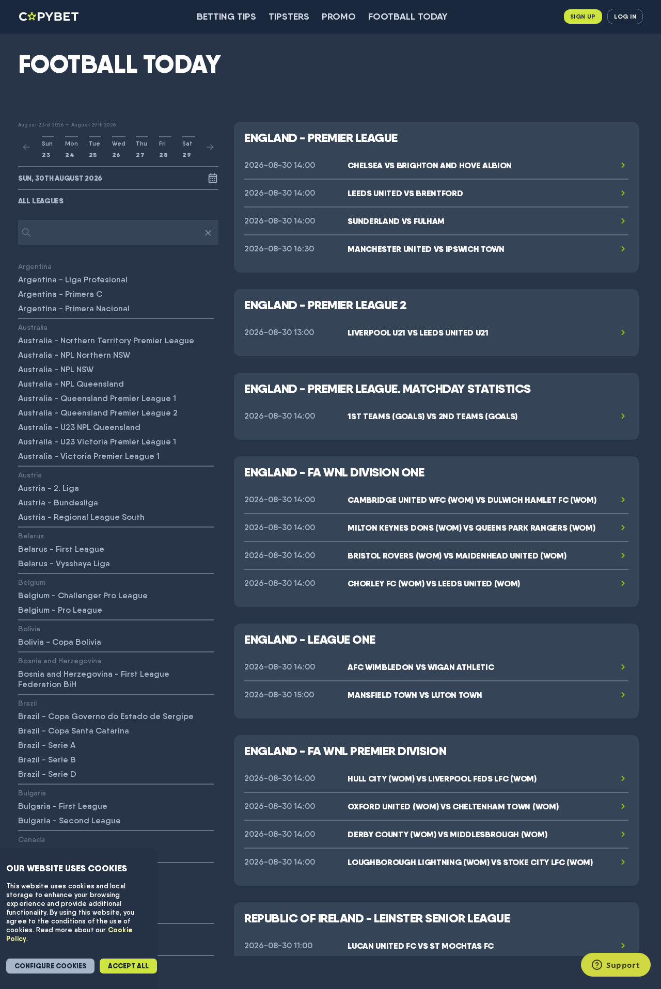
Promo (339, 16)
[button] (118, 201)
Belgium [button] (31, 582)
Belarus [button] (31, 535)
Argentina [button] (35, 266)
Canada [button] (31, 839)
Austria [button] (30, 474)
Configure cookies (50, 966)
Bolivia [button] (29, 628)
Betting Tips (226, 16)
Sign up (583, 16)
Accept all (128, 966)
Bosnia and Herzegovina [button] (59, 660)
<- (26, 147)
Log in (625, 16)
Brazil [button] (27, 702)
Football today (408, 16)
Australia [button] (33, 327)
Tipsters (289, 16)
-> (210, 147)
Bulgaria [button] (32, 792)
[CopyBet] (49, 16)
